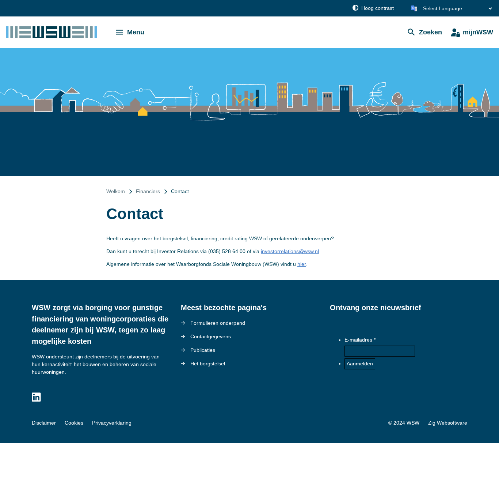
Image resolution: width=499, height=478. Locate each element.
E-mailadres (358, 340)
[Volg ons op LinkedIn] (36, 397)
